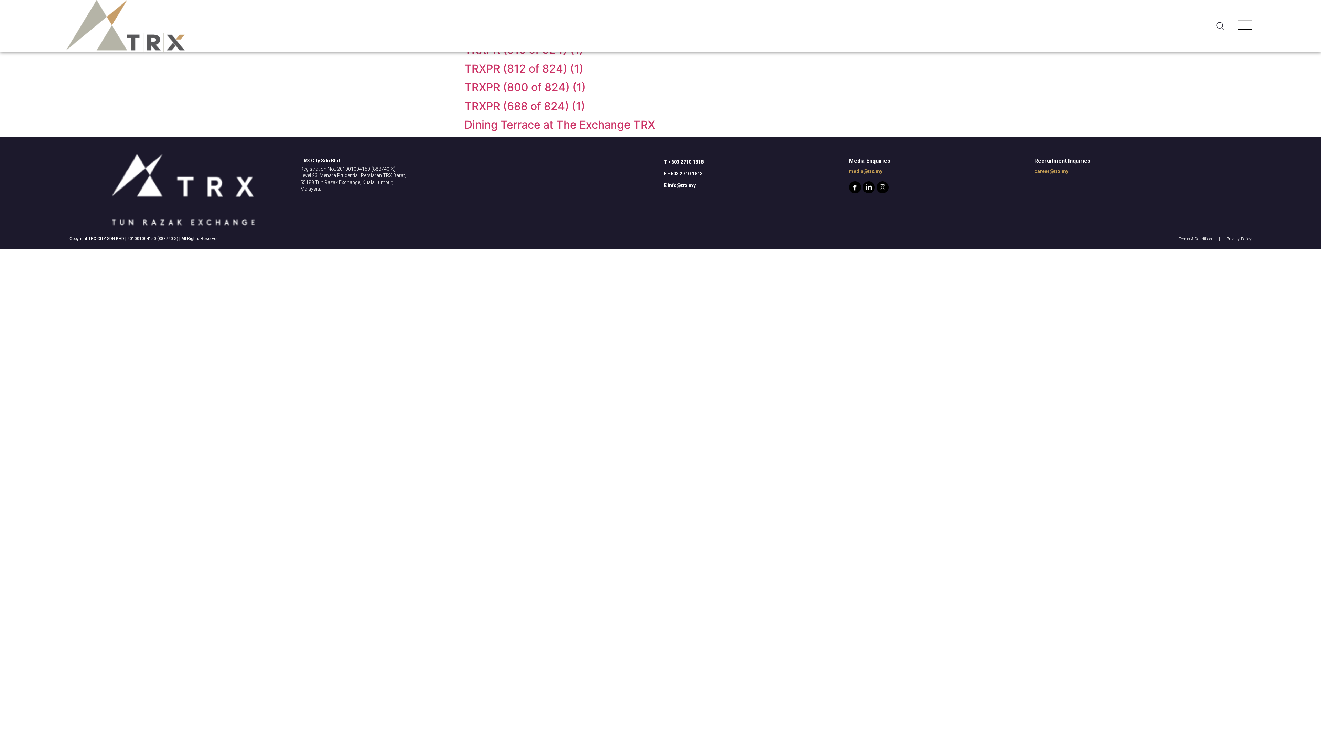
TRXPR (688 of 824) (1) (524, 106)
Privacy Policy (1239, 239)
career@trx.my (1051, 171)
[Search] (1222, 26)
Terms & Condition (1195, 239)
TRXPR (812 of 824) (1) (523, 68)
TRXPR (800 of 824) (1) (525, 87)
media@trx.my (865, 171)
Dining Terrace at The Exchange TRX (559, 124)
